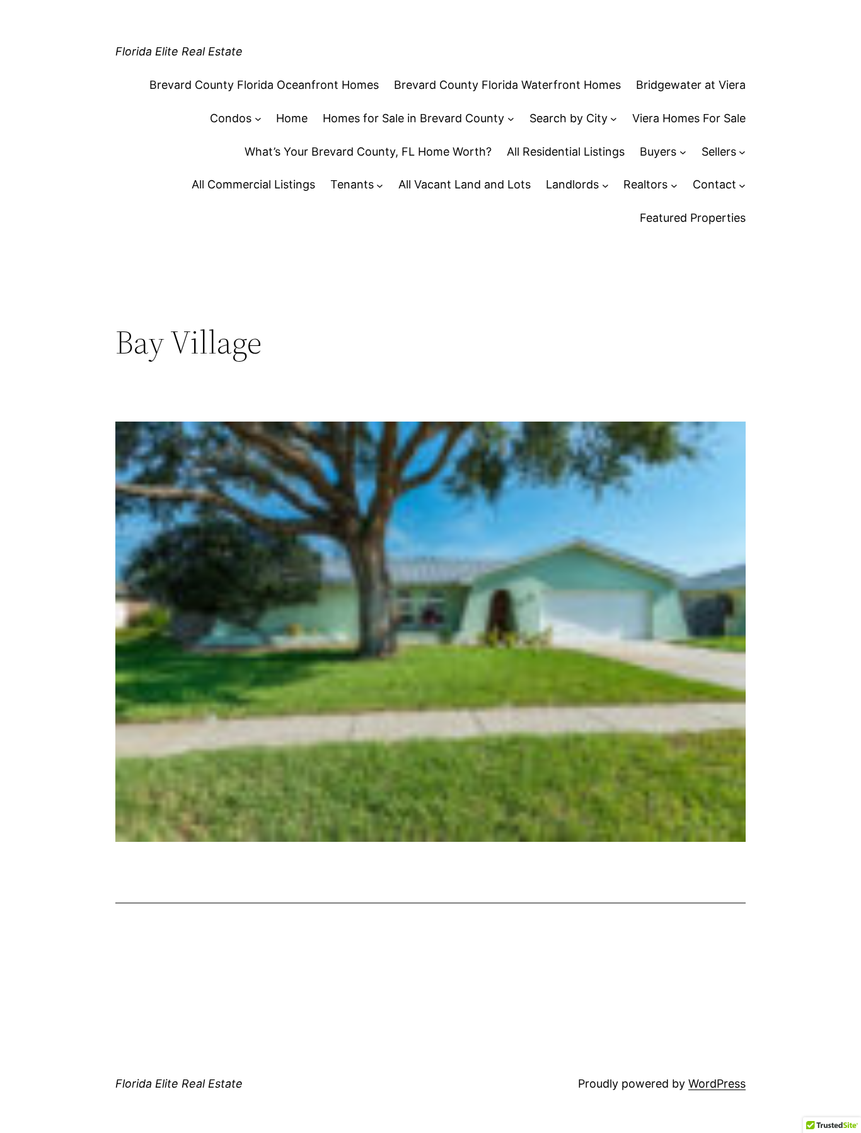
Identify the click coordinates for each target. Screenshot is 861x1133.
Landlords (572, 184)
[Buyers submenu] (682, 152)
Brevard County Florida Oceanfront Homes (264, 84)
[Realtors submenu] (674, 184)
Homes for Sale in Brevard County (413, 118)
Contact (714, 184)
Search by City (568, 118)
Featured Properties (693, 217)
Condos (230, 118)
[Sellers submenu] (742, 152)
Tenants (352, 184)
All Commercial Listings (253, 184)
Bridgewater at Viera (691, 84)
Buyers (658, 151)
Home (292, 118)
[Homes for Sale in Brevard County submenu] (510, 118)
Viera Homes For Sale (689, 118)
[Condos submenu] (258, 118)
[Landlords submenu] (605, 184)
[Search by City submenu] (613, 118)
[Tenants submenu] (379, 184)
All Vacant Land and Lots (464, 184)
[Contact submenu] (742, 184)
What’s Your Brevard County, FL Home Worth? (368, 151)
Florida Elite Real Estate (179, 51)
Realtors (645, 184)
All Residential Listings (566, 151)
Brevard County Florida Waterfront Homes (507, 84)
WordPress (717, 1083)
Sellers (719, 151)
